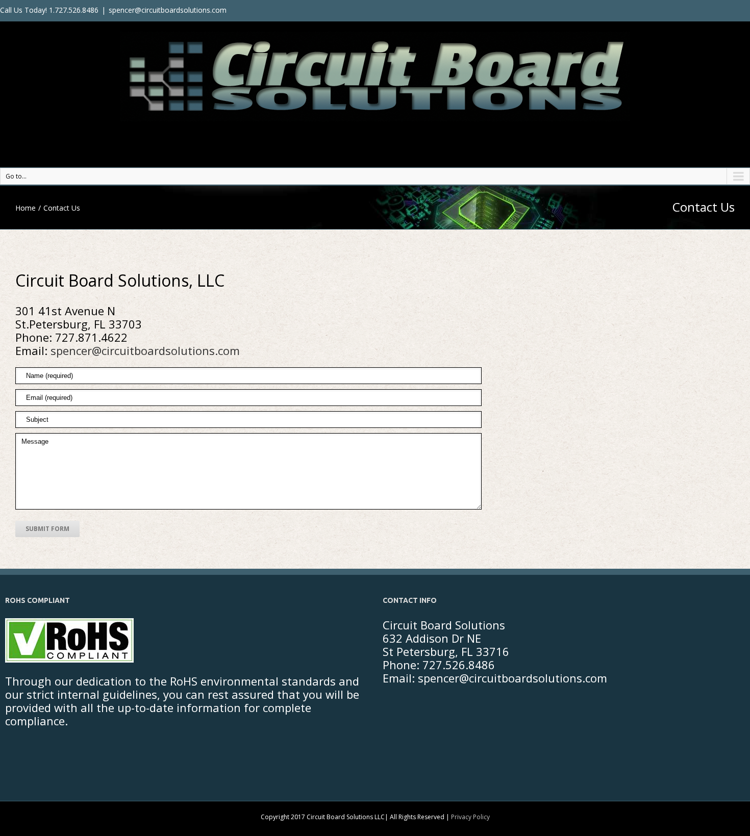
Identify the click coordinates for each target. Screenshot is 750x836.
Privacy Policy (470, 817)
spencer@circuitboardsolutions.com (168, 10)
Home (25, 208)
